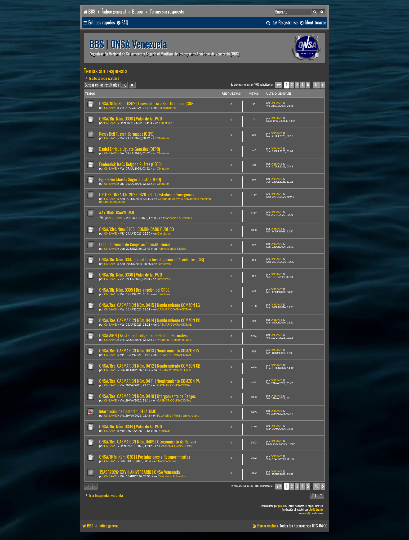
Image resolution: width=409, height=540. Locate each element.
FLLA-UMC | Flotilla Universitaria (178, 415)
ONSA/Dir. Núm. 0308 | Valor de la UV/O (130, 119)
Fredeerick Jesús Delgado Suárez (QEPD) (130, 164)
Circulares (164, 233)
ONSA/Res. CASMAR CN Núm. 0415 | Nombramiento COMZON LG (149, 305)
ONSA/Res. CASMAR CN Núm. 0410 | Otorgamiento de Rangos (147, 396)
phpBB (281, 506)
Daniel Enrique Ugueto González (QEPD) (129, 149)
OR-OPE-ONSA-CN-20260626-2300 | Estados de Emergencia (146, 195)
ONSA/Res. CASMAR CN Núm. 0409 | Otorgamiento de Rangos (147, 442)
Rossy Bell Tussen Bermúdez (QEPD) (127, 134)
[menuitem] (122, 22)
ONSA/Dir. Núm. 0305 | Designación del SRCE (134, 290)
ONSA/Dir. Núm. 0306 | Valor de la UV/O (130, 275)
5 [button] (308, 84)
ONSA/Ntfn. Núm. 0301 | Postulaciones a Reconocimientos (144, 457)
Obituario (163, 138)
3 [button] (297, 84)
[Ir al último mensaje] (284, 103)
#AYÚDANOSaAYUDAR (116, 213)
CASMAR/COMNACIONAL (174, 309)
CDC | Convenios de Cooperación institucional (134, 244)
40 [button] (316, 84)
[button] (278, 85)
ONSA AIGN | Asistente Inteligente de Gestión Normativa (143, 335)
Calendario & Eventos (172, 476)
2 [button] (292, 84)
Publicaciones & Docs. (172, 248)
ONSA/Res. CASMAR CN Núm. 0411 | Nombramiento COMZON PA (149, 381)
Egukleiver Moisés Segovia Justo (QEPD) (130, 179)
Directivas (165, 123)
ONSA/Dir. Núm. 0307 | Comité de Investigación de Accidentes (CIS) (151, 260)
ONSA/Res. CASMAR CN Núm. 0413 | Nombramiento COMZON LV (149, 351)
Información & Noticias (177, 218)
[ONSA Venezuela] (295, 48)
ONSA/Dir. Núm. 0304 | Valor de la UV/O (130, 426)
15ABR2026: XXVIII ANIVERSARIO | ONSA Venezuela (139, 472)
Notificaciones (166, 107)
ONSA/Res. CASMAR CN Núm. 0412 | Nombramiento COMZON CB (149, 366)
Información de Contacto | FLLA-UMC (127, 411)
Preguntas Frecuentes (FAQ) (175, 339)
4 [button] (302, 84)
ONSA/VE (110, 107)
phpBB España (316, 509)
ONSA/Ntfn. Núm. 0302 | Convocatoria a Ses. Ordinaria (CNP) (147, 103)
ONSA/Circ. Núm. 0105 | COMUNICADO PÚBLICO (136, 229)
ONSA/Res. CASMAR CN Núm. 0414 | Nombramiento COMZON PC (149, 320)
